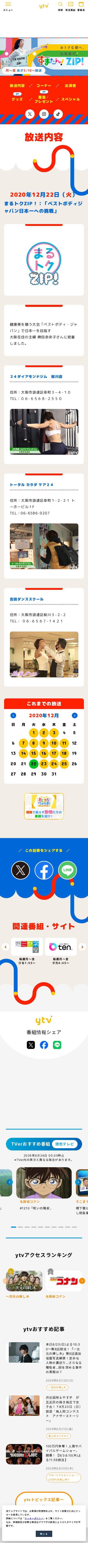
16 (44, 753)
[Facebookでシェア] (44, 1045)
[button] (13, 1227)
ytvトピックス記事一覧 (44, 1503)
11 (64, 743)
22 (34, 763)
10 (54, 743)
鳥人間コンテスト (59, 1436)
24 (54, 763)
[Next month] (75, 715)
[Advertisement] (44, 25)
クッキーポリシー (34, 1518)
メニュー (8, 10)
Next (82, 947)
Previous (5, 947)
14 (23, 753)
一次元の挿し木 (57, 1387)
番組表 (81, 10)
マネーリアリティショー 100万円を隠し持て (63, 1477)
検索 (60, 10)
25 (64, 763)
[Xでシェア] (31, 1045)
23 (44, 763)
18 (64, 753)
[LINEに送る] (57, 1045)
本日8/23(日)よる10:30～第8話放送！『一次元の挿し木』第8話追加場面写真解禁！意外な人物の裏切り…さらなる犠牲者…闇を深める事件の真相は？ (64, 1358)
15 (33, 753)
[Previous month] (13, 715)
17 (54, 753)
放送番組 (70, 10)
